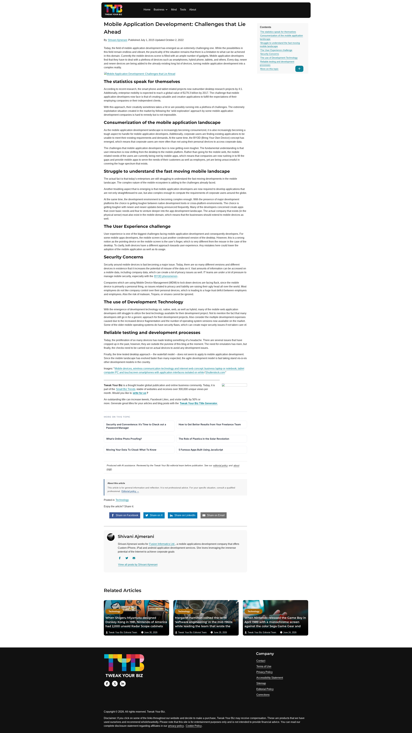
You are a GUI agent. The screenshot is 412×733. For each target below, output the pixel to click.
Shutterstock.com (215, 372)
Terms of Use (263, 666)
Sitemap (261, 683)
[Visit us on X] (115, 683)
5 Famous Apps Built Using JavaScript (201, 449)
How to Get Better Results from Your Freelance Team (210, 424)
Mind (174, 9)
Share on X (156, 515)
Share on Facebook (126, 515)
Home (147, 9)
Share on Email (215, 515)
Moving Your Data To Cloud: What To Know (131, 449)
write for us (139, 393)
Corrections (263, 694)
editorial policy (220, 465)
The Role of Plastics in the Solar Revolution (204, 438)
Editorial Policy (265, 689)
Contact (260, 660)
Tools (183, 9)
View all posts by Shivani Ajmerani (138, 564)
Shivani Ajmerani (117, 40)
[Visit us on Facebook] (107, 683)
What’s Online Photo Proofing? (124, 438)
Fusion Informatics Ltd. (162, 544)
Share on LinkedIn (184, 515)
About (192, 9)
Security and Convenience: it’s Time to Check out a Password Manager (136, 426)
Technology (122, 500)
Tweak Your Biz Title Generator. (199, 403)
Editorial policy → (130, 491)
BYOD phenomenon (165, 276)
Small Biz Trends (126, 389)
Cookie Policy (194, 725)
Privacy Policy (264, 672)
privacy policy (176, 725)
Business (159, 9)
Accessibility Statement (269, 677)
